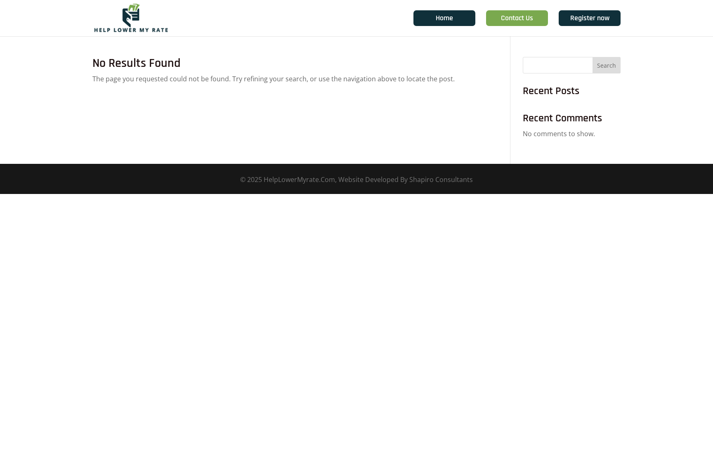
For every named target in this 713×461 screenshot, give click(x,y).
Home (444, 18)
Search (606, 65)
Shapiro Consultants (441, 179)
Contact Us (517, 18)
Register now (589, 18)
